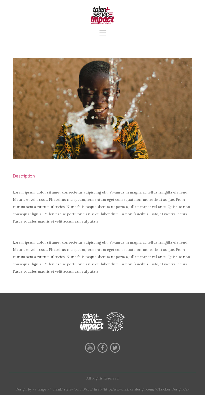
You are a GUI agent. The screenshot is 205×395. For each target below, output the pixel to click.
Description (24, 175)
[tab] (24, 176)
